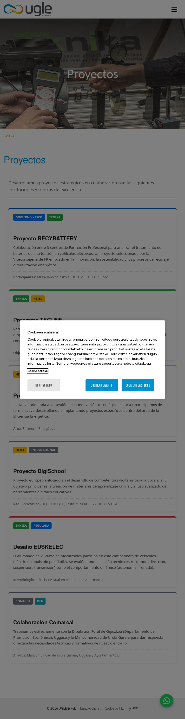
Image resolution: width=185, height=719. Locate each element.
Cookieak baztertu (138, 385)
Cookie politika (37, 371)
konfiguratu (43, 385)
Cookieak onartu (101, 385)
